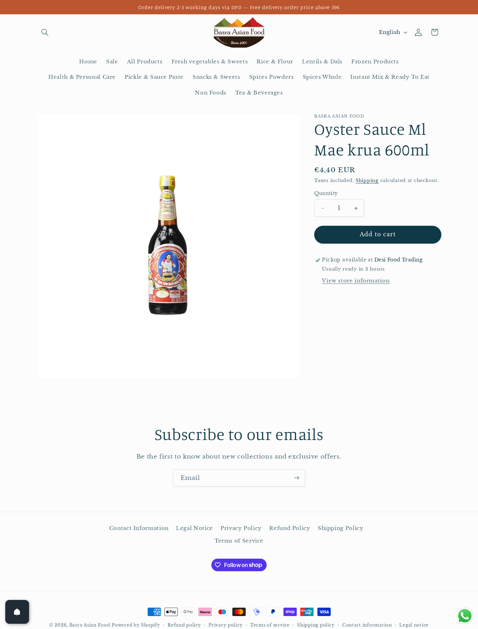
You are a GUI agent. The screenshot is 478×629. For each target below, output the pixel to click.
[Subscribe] (297, 478)
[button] (45, 32)
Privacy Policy (241, 528)
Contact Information (139, 528)
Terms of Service (239, 541)
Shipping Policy (340, 528)
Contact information (367, 625)
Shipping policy (316, 625)
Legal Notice (194, 528)
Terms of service (270, 625)
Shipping (367, 180)
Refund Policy (289, 528)
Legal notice (414, 625)
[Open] (17, 612)
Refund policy (184, 625)
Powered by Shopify (136, 625)
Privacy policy (225, 625)
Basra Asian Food (89, 625)
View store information (355, 281)
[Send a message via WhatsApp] (465, 615)
